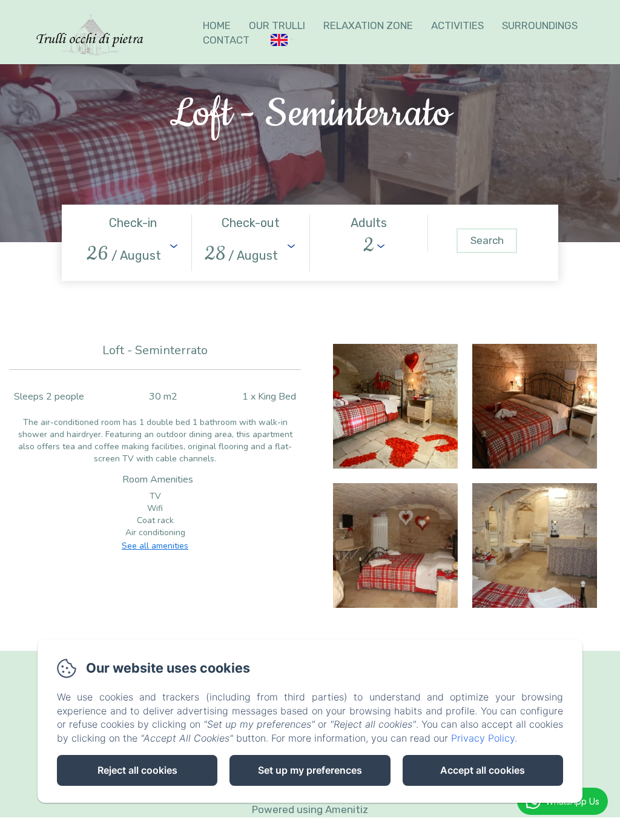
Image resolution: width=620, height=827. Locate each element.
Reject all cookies (137, 770)
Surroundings (540, 25)
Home (217, 25)
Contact (226, 40)
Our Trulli (277, 25)
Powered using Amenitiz (310, 809)
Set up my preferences (310, 770)
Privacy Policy (483, 738)
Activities (457, 25)
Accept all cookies (482, 770)
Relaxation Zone (368, 25)
